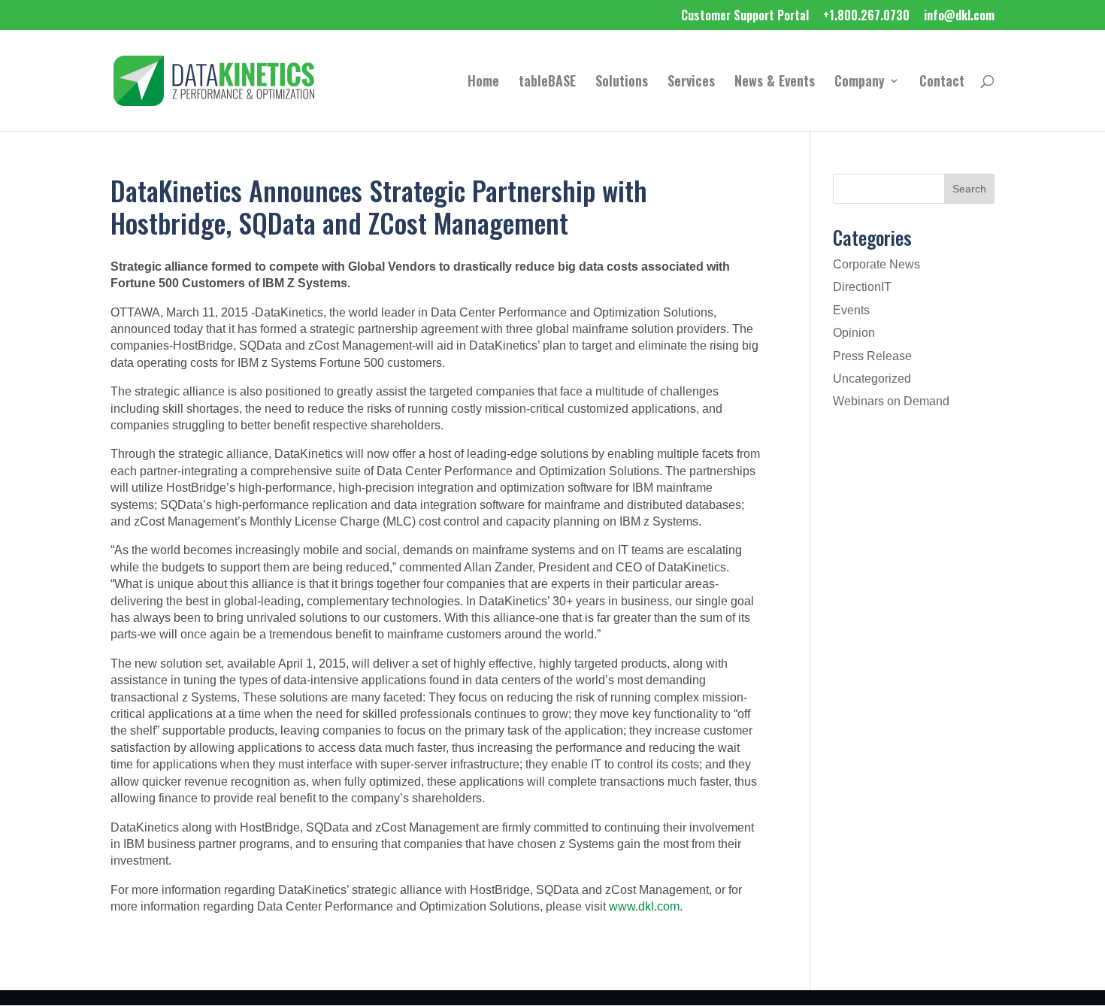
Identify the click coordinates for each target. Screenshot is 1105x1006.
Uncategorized (872, 378)
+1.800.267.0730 (866, 16)
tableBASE (547, 82)
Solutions (621, 82)
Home (483, 82)
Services (691, 82)
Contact (941, 82)
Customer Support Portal (745, 16)
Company (859, 82)
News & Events (774, 82)
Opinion (854, 332)
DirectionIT (862, 286)
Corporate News (876, 264)
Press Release (872, 356)
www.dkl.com (644, 906)
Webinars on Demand (891, 401)
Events (851, 310)
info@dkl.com (959, 16)
